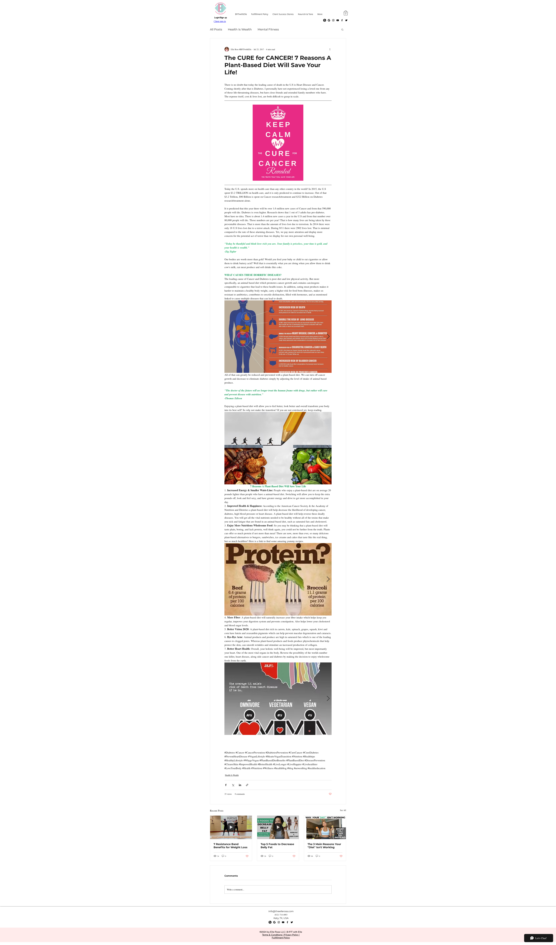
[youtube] (337, 20)
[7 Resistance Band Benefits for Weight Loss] (231, 827)
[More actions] (330, 49)
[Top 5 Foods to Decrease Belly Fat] (278, 827)
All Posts (216, 29)
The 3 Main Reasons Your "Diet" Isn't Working (324, 846)
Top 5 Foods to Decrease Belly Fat (277, 846)
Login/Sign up (220, 17)
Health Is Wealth (240, 29)
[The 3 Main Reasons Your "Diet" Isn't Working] (325, 827)
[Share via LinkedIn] (240, 785)
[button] (346, 13)
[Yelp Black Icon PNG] (324, 20)
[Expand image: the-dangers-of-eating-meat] (278, 336)
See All (343, 810)
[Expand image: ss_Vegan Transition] (278, 448)
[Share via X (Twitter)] (233, 785)
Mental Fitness (268, 29)
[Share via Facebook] (225, 785)
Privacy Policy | (291, 934)
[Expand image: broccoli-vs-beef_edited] (278, 579)
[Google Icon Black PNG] (329, 20)
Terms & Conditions (272, 934)
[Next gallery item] (328, 336)
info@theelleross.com (281, 911)
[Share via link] (247, 785)
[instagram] (333, 20)
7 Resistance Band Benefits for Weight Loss (230, 846)
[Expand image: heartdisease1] (278, 698)
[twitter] (346, 20)
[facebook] (342, 20)
